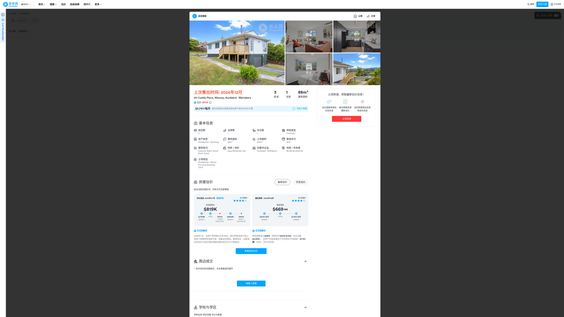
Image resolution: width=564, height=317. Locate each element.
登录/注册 (542, 4)
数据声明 (220, 198)
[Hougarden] (10, 4)
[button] (26, 4)
